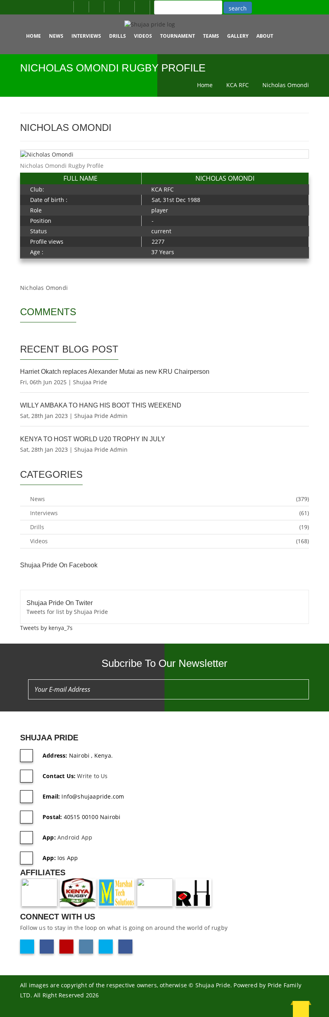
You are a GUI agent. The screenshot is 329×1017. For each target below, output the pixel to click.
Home (33, 36)
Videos (143, 36)
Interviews (86, 36)
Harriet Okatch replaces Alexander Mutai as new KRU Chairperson (114, 371)
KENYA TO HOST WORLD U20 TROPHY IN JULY (92, 439)
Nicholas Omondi (285, 85)
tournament (177, 36)
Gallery (237, 36)
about (264, 36)
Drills (117, 36)
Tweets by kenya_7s (46, 628)
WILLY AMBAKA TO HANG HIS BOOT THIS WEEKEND (100, 405)
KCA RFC (237, 85)
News (56, 36)
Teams (211, 36)
